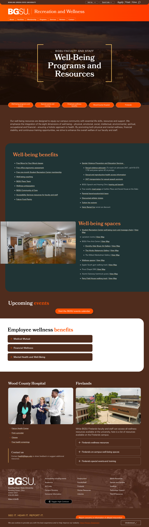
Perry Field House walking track (94, 278)
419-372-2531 (13, 495)
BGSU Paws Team (23, 181)
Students (113, 486)
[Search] (139, 2)
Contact (71, 19)
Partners (62, 19)
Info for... (91, 2)
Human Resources (84, 490)
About (12, 19)
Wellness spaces (88, 260)
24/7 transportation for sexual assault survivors (104, 179)
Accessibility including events (55, 479)
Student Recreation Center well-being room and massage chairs (107, 230)
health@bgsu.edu (25, 456)
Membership (31, 19)
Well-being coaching (24, 177)
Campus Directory (51, 490)
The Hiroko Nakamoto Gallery (97, 250)
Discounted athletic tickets (92, 198)
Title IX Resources (116, 494)
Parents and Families (117, 482)
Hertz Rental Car (88, 207)
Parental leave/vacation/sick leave (95, 193)
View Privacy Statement (89, 523)
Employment (82, 479)
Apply (120, 2)
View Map (100, 237)
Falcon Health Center (20, 428)
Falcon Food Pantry (24, 199)
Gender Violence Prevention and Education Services (102, 163)
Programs (43, 19)
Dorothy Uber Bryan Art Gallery (97, 246)
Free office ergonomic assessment (30, 168)
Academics (49, 482)
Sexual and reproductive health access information (105, 175)
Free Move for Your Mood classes (29, 163)
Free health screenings (21, 442)
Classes (15, 437)
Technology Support (117, 490)
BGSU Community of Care (27, 190)
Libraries (80, 494)
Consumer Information (53, 494)
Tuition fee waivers (89, 203)
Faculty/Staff (81, 482)
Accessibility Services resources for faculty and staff (37, 195)
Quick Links (106, 2)
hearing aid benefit (116, 184)
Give (134, 2)
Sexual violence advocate (95, 168)
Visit (127, 2)
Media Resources (116, 479)
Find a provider (18, 433)
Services (53, 19)
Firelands (80, 486)
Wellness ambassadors (25, 186)
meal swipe (96, 189)
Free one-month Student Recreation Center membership (39, 172)
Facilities (20, 19)
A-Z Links (48, 486)
